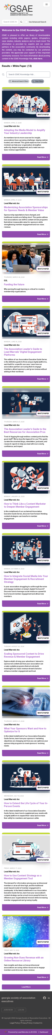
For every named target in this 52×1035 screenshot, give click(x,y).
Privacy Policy (26, 1023)
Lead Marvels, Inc (24, 1032)
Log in (21, 1010)
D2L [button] (5, 280)
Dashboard (44, 1032)
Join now (8, 1010)
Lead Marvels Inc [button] (12, 126)
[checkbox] (26, 22)
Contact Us (37, 1023)
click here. (38, 58)
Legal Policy (15, 1023)
